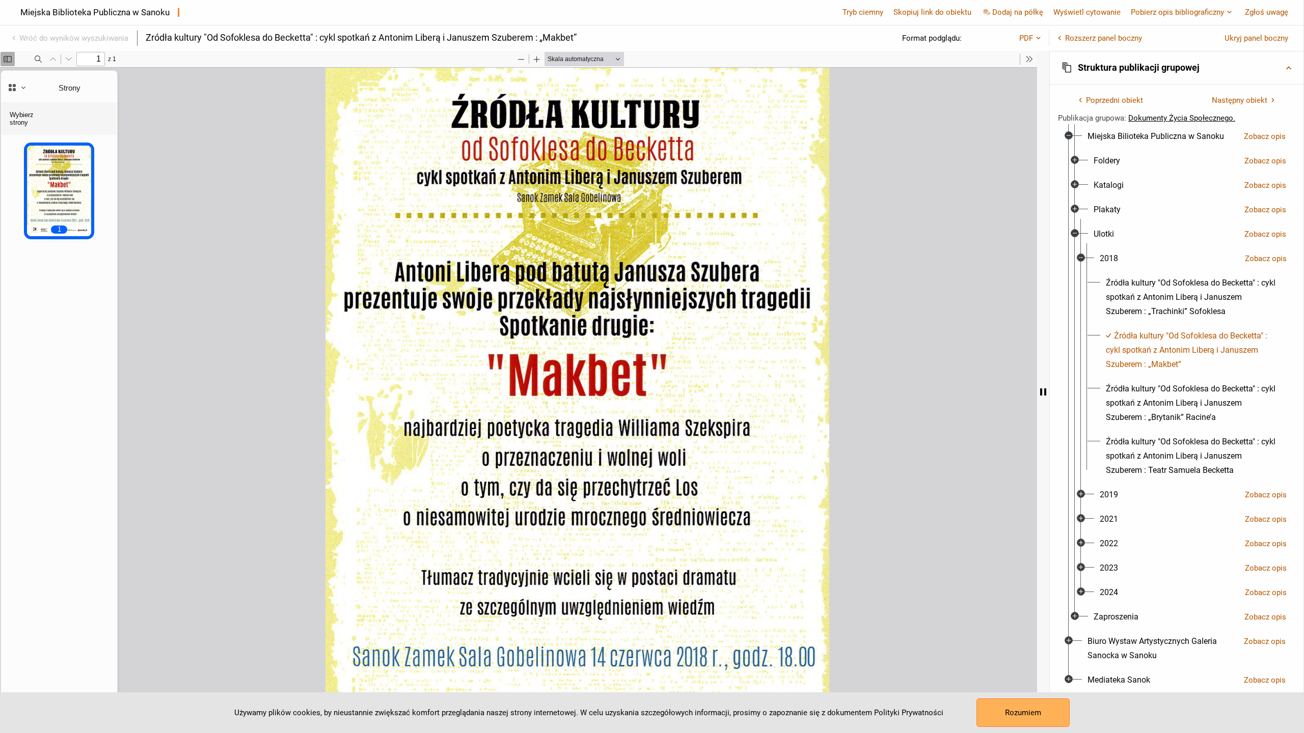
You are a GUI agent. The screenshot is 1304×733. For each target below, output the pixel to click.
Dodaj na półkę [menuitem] (1017, 12)
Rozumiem (1023, 712)
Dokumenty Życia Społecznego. (1181, 118)
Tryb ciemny (863, 12)
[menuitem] (1155, 136)
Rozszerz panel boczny (1103, 38)
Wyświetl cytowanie (1087, 12)
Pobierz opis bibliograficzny (1177, 12)
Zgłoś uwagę (1266, 12)
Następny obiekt (1239, 100)
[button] (1176, 67)
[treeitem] (1176, 376)
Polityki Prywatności (908, 712)
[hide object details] (1043, 392)
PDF (1026, 38)
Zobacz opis (1265, 136)
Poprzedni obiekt (1114, 100)
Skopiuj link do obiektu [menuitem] (932, 12)
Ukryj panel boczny (1256, 38)
